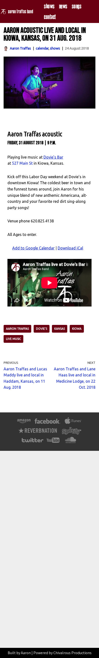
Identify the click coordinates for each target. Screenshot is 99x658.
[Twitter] (32, 442)
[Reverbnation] (38, 433)
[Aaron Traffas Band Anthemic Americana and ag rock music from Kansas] (18, 11)
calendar (42, 48)
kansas (59, 328)
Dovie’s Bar (53, 157)
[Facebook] (47, 423)
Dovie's (41, 328)
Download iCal (70, 248)
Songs (76, 6)
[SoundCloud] (70, 442)
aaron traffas (17, 328)
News (63, 6)
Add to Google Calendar (33, 248)
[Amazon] (24, 423)
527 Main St (22, 163)
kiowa (76, 328)
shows (55, 48)
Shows (49, 6)
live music (13, 338)
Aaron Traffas (20, 48)
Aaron (26, 652)
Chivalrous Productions (72, 652)
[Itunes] (73, 423)
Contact (50, 17)
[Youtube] (53, 442)
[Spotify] (71, 433)
